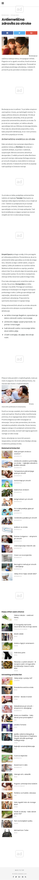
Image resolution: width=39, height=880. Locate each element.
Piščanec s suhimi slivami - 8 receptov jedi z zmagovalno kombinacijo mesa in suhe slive (25, 665)
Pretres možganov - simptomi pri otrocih (25, 537)
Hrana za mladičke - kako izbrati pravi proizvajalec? (23, 716)
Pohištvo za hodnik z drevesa (25, 793)
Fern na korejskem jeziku (23, 821)
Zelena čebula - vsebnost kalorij (23, 616)
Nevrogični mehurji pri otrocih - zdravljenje (25, 565)
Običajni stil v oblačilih (22, 774)
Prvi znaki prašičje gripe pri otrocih (24, 509)
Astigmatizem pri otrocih (23, 499)
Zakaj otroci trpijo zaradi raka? (25, 574)
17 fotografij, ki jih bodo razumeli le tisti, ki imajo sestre (25, 626)
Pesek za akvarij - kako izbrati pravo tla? (25, 813)
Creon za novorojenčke (23, 555)
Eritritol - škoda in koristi (23, 697)
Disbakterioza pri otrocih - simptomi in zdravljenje (24, 707)
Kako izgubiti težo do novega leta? (25, 803)
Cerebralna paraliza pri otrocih (25, 518)
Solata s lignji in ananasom (24, 643)
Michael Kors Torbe (21, 830)
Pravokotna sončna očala (23, 687)
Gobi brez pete (19, 653)
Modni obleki (18, 634)
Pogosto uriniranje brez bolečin (25, 784)
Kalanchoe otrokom (21, 490)
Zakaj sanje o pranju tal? (23, 678)
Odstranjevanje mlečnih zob (24, 546)
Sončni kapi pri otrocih (22, 480)
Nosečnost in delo (21, 765)
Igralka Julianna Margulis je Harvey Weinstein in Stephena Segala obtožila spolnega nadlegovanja (25, 737)
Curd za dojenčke (20, 756)
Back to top (19, 870)
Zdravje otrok (15, 15)
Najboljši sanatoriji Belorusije (24, 746)
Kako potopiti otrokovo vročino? (22, 453)
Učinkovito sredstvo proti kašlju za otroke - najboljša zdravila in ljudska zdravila (25, 463)
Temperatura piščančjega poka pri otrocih (24, 472)
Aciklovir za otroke (21, 527)
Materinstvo (5, 15)
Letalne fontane (20, 725)
